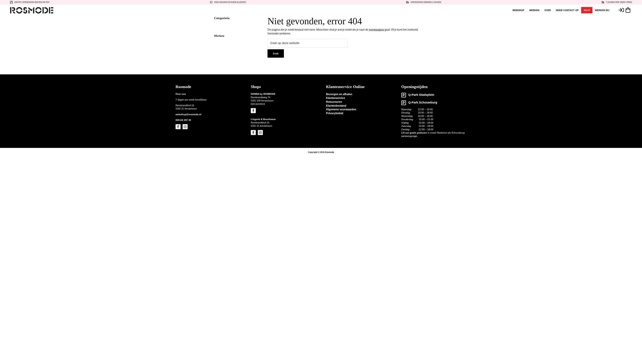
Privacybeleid (334, 113)
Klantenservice (335, 98)
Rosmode (329, 152)
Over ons (181, 94)
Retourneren (334, 101)
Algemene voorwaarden (341, 109)
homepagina (376, 29)
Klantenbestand (336, 105)
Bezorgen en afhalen (339, 94)
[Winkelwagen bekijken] (629, 10)
